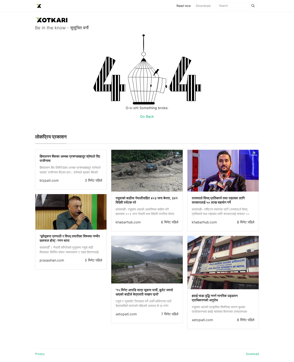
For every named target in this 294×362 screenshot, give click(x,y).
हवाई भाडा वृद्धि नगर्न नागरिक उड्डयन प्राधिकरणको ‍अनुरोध (215, 298)
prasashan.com (52, 260)
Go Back (147, 116)
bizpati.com (49, 180)
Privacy (40, 354)
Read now (184, 6)
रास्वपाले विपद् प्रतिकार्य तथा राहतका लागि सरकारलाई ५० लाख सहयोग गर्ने (218, 200)
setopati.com (126, 314)
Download (203, 6)
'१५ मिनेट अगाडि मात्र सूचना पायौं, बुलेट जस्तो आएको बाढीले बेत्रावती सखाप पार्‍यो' (144, 292)
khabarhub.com (128, 222)
